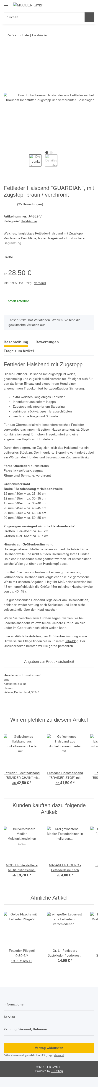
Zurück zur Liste (18, 35)
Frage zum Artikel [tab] (19, 351)
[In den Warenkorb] (7, 49)
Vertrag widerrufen (49, 1048)
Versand (40, 283)
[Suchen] (89, 17)
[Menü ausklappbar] (6, 4)
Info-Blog (71, 641)
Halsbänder (29, 221)
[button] (76, 5)
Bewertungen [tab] (47, 342)
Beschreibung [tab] (16, 342)
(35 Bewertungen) (30, 204)
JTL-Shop (57, 1071)
